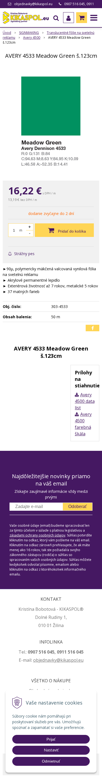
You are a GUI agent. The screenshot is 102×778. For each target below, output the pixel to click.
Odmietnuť (51, 761)
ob (36, 660)
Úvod (7, 32)
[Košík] (81, 17)
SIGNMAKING (29, 32)
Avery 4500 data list (85, 401)
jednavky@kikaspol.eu (61, 660)
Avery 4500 (31, 37)
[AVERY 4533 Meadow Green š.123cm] (51, 121)
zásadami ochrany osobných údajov (37, 535)
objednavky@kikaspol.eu (33, 4)
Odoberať (77, 506)
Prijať (51, 739)
